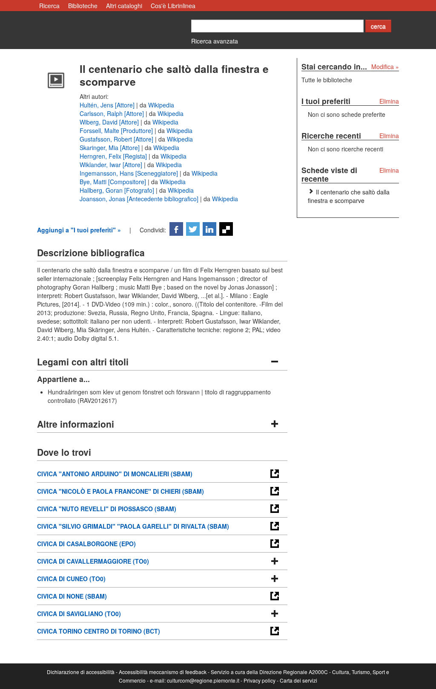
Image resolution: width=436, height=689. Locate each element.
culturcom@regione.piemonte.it (203, 680)
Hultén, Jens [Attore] (108, 105)
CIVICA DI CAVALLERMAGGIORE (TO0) (93, 561)
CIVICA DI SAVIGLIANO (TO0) (79, 613)
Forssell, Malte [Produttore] (117, 130)
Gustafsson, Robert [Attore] (117, 139)
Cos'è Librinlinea (173, 5)
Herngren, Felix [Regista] (114, 156)
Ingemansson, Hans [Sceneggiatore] (130, 173)
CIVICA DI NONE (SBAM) (72, 596)
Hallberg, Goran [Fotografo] (118, 190)
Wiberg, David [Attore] (110, 122)
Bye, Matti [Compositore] (114, 181)
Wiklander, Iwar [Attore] (112, 164)
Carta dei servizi (298, 680)
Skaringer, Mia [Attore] (110, 147)
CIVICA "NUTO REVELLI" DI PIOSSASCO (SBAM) (106, 508)
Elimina (389, 101)
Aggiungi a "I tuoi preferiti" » (79, 230)
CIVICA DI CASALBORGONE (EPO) (86, 543)
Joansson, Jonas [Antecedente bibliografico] (140, 198)
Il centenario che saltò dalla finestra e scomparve (349, 196)
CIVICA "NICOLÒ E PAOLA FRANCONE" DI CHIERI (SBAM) (120, 491)
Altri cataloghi (124, 5)
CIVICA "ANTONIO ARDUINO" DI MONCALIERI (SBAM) (114, 473)
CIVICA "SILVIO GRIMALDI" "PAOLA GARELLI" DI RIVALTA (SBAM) (133, 526)
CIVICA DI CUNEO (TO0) (71, 578)
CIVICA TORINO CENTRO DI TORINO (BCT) (98, 631)
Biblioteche (83, 5)
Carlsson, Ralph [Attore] (113, 113)
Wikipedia (161, 105)
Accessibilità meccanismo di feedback (163, 671)
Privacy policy (259, 680)
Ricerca (49, 5)
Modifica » (385, 66)
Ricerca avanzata (214, 41)
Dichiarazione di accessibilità (81, 671)
